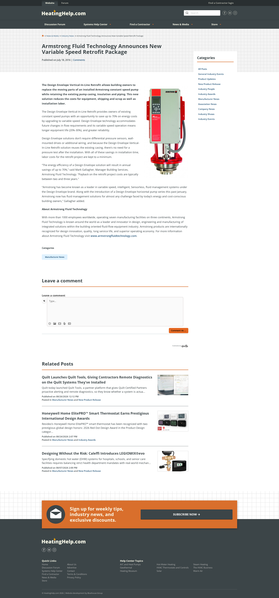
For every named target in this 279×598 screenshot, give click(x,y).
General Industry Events (211, 74)
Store (214, 24)
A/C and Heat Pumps (130, 564)
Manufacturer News (62, 399)
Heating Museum (128, 570)
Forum (64, 2)
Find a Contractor (140, 24)
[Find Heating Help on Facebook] (225, 13)
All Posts (202, 68)
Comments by (176, 346)
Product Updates (207, 78)
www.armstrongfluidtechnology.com (114, 236)
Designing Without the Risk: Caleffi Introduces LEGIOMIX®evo (93, 453)
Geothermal (126, 567)
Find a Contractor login (221, 2)
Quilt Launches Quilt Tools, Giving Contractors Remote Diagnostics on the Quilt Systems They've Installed (97, 380)
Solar (159, 570)
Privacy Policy (74, 577)
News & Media (181, 24)
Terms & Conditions (77, 574)
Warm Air (198, 570)
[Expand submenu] (111, 24)
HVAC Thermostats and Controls (173, 567)
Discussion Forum (54, 24)
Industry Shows (206, 114)
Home (45, 564)
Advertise (71, 567)
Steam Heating (200, 564)
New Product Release (89, 399)
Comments (79, 60)
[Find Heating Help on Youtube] (230, 13)
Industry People (206, 89)
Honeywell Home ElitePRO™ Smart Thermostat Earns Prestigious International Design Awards (95, 416)
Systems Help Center (95, 24)
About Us (71, 564)
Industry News (67, 36)
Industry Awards (87, 439)
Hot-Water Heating (166, 564)
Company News (206, 109)
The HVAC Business (202, 567)
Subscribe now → (186, 514)
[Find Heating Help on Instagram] (235, 13)
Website (49, 2)
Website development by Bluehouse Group (84, 593)
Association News (207, 104)
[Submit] (187, 13)
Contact (71, 570)
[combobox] (202, 13)
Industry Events (206, 119)
